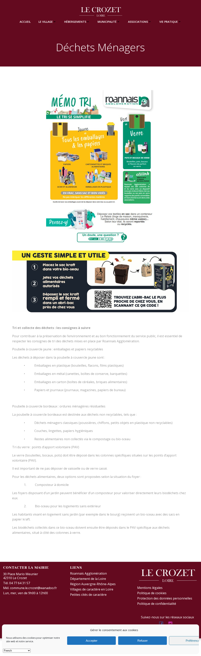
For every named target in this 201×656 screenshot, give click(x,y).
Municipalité (107, 22)
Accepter (91, 640)
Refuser (142, 640)
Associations (138, 22)
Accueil (25, 22)
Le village (45, 22)
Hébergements (75, 22)
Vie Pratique (168, 22)
